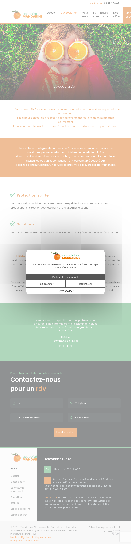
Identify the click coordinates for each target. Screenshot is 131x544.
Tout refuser (85, 284)
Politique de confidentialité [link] (65, 277)
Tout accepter (45, 284)
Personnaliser (65, 291)
